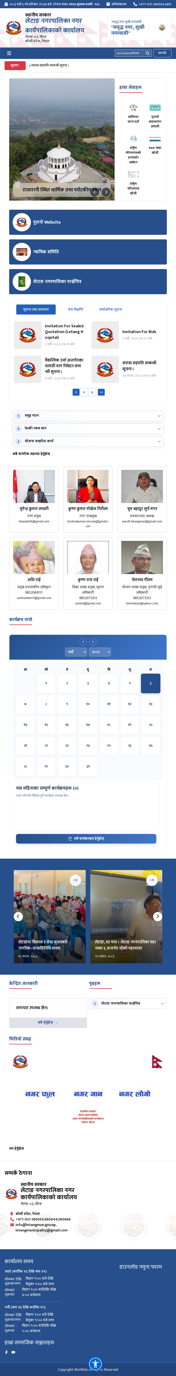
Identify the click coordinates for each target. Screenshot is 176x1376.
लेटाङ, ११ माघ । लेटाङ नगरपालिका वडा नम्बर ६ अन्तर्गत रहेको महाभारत (125, 945)
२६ (130, 746)
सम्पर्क (162, 53)
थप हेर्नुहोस (16, 1149)
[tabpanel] (88, 359)
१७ (88, 725)
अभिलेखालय (118, 4)
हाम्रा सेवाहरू (130, 87)
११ (108, 704)
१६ (67, 725)
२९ (46, 766)
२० (151, 725)
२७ (151, 746)
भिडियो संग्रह (20, 1039)
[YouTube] (13, 1352)
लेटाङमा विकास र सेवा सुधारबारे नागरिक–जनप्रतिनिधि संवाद (42, 945)
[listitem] (49, 335)
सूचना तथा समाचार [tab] (39, 309)
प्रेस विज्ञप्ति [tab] (75, 310)
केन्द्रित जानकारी (23, 983)
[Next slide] (106, 192)
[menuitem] (52, 4)
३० (67, 766)
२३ (67, 746)
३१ (88, 766)
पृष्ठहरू (94, 983)
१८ (108, 725)
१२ (129, 704)
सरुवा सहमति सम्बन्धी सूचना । (50, 65)
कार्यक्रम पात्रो (20, 620)
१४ (25, 725)
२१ (25, 746)
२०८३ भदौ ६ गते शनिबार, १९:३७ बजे (30, 4)
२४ (88, 746)
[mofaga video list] (88, 1098)
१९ (130, 725)
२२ (46, 746)
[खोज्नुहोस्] (147, 53)
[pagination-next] (101, 392)
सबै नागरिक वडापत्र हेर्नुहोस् (31, 454)
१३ (150, 704)
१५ (46, 725)
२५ (109, 746)
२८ (25, 766)
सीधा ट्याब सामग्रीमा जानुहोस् (31, 1003)
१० (88, 704)
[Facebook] (6, 1352)
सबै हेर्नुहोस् (45, 1022)
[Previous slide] (94, 192)
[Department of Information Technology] (14, 28)
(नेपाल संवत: (76, 4)
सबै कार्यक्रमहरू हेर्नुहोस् (89, 838)
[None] (62, 139)
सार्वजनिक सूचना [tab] (110, 310)
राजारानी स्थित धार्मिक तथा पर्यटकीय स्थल (62, 190)
